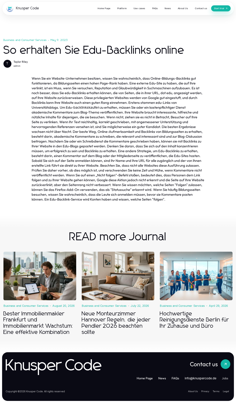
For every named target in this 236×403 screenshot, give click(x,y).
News (162, 378)
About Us (193, 391)
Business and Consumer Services (25, 40)
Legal (226, 391)
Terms (216, 391)
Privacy (205, 391)
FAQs (175, 378)
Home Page (145, 378)
